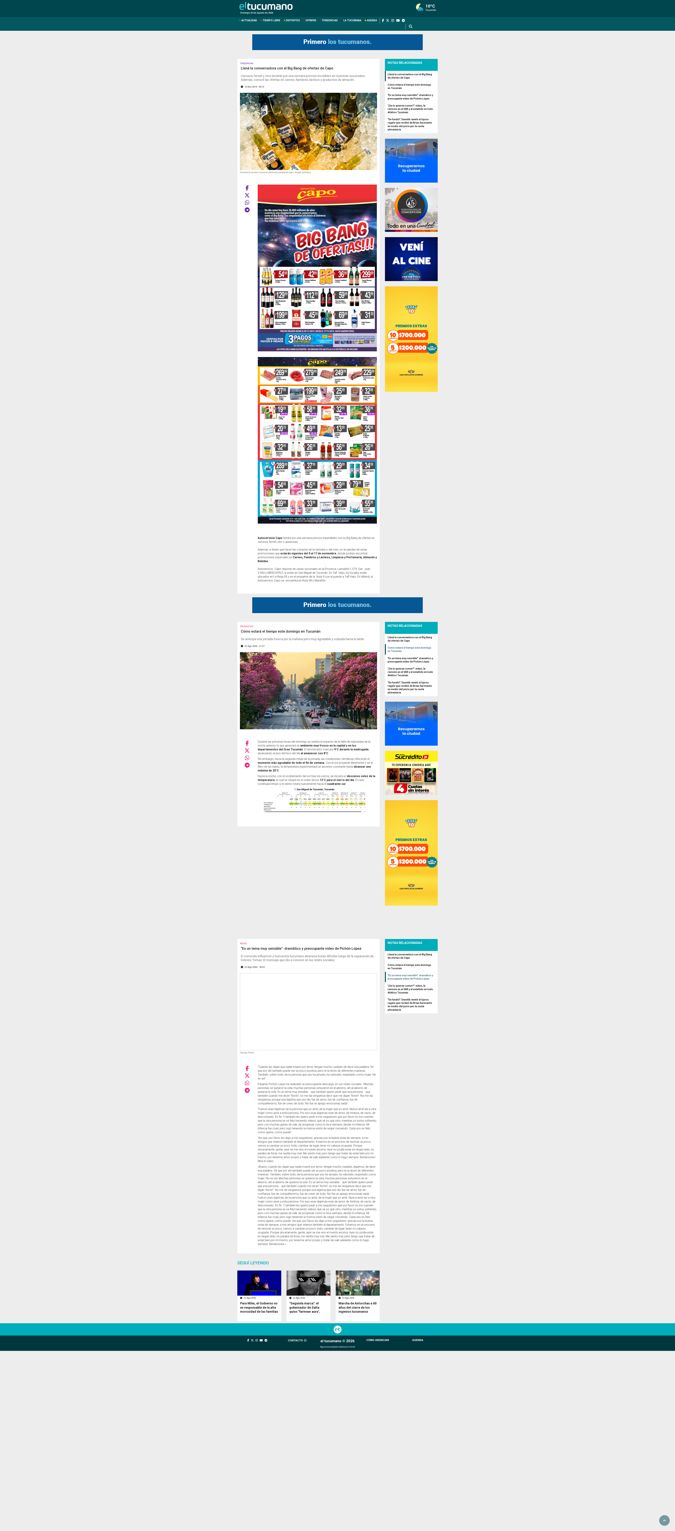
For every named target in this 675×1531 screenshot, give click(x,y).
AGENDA (417, 1340)
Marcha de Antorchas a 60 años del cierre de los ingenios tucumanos (358, 1307)
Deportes (293, 20)
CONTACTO (296, 1340)
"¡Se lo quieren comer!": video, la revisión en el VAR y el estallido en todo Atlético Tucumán (410, 109)
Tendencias (330, 20)
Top (664, 1520)
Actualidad (249, 20)
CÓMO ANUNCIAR (377, 1340)
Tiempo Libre (271, 20)
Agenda (372, 20)
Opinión (311, 20)
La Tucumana (352, 20)
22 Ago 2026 (249, 1298)
